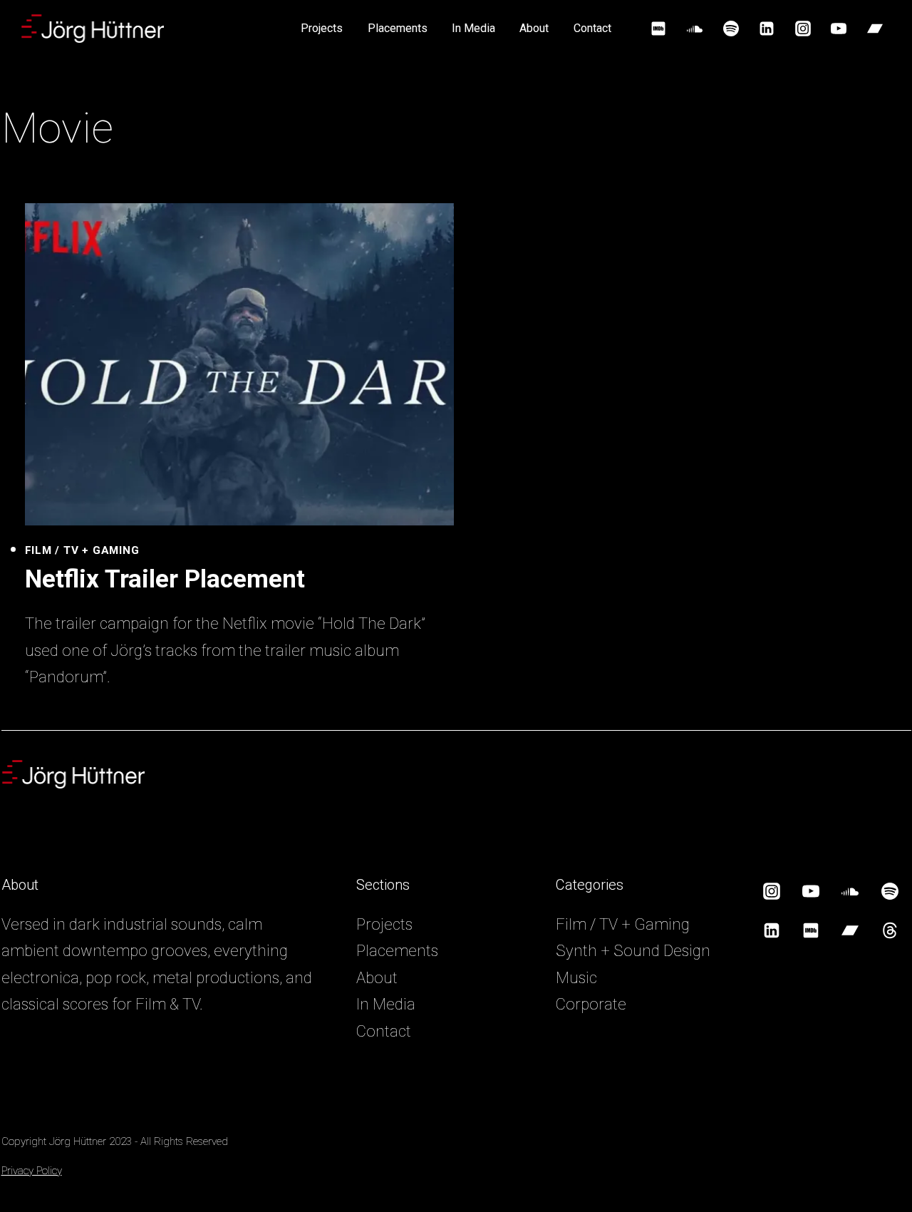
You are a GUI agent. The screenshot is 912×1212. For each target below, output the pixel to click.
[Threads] (890, 930)
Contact (592, 28)
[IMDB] (658, 28)
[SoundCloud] (694, 28)
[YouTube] (838, 28)
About (534, 28)
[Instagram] (803, 28)
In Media (473, 28)
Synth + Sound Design (633, 951)
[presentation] (239, 364)
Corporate (591, 1004)
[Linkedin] (766, 28)
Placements (398, 28)
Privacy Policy (31, 1170)
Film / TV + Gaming (82, 550)
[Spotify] (731, 28)
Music (576, 978)
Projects (322, 28)
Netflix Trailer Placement (165, 579)
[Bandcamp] (875, 28)
